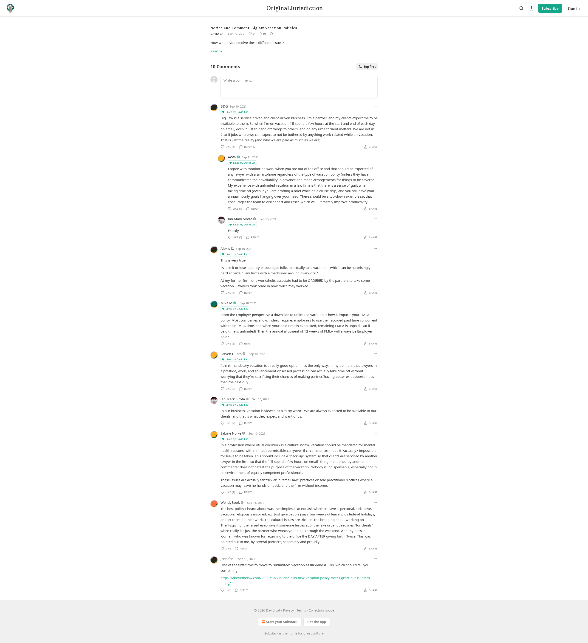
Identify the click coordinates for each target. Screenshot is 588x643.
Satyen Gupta (231, 353)
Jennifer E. (228, 558)
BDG (224, 106)
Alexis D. (227, 248)
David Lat (217, 33)
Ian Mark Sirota (240, 218)
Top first (370, 67)
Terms (301, 610)
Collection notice (321, 610)
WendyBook (230, 502)
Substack (271, 633)
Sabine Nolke (230, 433)
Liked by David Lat (237, 112)
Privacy (288, 610)
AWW (232, 157)
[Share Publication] (531, 8)
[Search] (521, 8)
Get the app (316, 622)
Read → (216, 51)
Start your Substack (282, 622)
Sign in (574, 8)
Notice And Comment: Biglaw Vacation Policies (253, 28)
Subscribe (550, 8)
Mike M (226, 303)
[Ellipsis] (375, 106)
